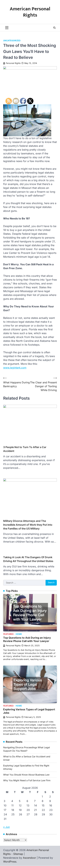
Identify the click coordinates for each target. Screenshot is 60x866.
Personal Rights (13, 63)
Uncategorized (11, 40)
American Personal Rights (30, 12)
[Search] (54, 27)
